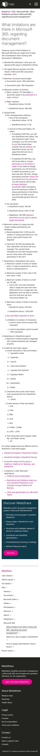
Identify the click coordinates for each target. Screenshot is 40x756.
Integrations (8, 619)
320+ (14, 74)
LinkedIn (5, 744)
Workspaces (9, 607)
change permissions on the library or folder (23, 163)
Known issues (7, 651)
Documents (8, 595)
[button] (30, 4)
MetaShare (7, 571)
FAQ (3, 587)
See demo (11, 553)
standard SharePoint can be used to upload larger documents (23, 217)
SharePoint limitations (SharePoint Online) (21, 453)
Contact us (6, 737)
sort (15, 144)
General (7, 591)
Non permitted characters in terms (20, 316)
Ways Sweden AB (32, 751)
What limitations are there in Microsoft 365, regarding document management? (21, 630)
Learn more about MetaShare (17, 682)
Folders (6, 603)
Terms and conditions (10, 725)
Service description (9, 722)
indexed (29, 147)
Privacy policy (7, 715)
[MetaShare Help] (7, 4)
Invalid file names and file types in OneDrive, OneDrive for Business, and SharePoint (19, 464)
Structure (7, 611)
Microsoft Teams (10, 599)
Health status (7, 702)
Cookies (5, 718)
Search (6, 615)
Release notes (7, 696)
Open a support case (10, 741)
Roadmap (5, 699)
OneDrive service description (18, 476)
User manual (7, 576)
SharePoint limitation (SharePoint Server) (20, 457)
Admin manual (7, 580)
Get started (6, 583)
